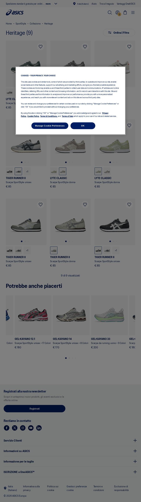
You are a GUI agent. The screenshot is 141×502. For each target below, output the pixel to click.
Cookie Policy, (33, 116)
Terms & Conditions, (48, 116)
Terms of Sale (67, 116)
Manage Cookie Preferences (49, 125)
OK (82, 125)
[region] (70, 100)
